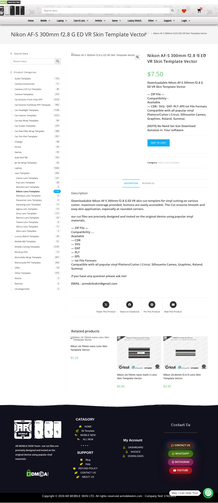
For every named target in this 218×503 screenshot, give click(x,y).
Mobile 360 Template (25, 241)
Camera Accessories (25, 83)
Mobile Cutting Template (27, 246)
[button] (137, 57)
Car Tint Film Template (26, 136)
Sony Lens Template (26, 213)
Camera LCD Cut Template (28, 89)
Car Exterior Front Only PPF (28, 99)
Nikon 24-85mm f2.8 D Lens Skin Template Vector (182, 376)
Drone (18, 146)
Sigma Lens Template (26, 209)
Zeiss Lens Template (26, 231)
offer (17, 267)
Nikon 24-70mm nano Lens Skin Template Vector (89, 348)
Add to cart (158, 142)
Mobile (44, 20)
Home (31, 20)
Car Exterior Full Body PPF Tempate (32, 104)
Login (184, 20)
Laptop (60, 20)
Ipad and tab (21, 157)
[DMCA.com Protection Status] (10, 2)
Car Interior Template (25, 115)
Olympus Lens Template (28, 195)
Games (18, 152)
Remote (19, 283)
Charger (19, 141)
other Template (23, 273)
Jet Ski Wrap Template (26, 162)
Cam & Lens (79, 20)
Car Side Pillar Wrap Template (29, 131)
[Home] (146, 33)
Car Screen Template (25, 125)
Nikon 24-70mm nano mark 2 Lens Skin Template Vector (137, 376)
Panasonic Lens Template (29, 200)
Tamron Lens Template (27, 217)
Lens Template (22, 173)
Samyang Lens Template (28, 204)
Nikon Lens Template (169, 162)
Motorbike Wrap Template (28, 257)
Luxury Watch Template (27, 236)
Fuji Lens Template (25, 182)
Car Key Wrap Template (26, 120)
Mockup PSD (21, 252)
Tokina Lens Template (27, 222)
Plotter (18, 278)
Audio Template (23, 78)
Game (115, 20)
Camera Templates (24, 94)
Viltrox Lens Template (27, 226)
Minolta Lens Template (27, 186)
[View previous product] (198, 55)
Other (151, 20)
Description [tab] (131, 183)
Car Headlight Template (26, 110)
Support (168, 20)
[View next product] (204, 55)
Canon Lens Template (27, 178)
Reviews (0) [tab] (148, 183)
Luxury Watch (134, 20)
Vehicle (98, 20)
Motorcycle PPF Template (28, 262)
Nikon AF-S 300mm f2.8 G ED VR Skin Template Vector (180, 33)
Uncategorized (22, 288)
